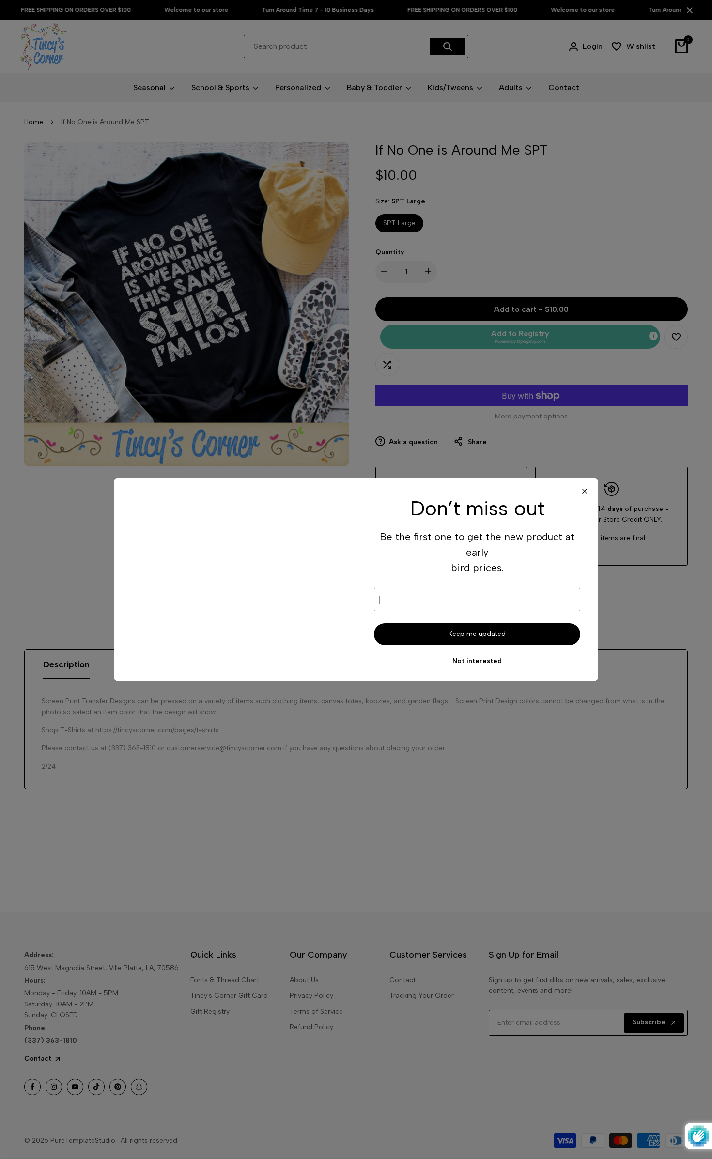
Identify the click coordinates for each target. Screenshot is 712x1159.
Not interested (477, 661)
